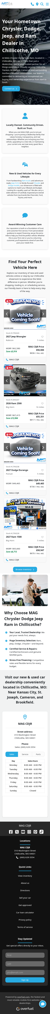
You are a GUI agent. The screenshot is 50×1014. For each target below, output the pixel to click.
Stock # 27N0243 (12, 333)
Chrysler (37, 183)
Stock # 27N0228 (12, 533)
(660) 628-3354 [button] (27, 857)
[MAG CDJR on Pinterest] (34, 831)
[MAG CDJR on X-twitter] (16, 831)
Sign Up (25, 980)
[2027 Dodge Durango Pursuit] (25, 447)
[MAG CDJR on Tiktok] (40, 831)
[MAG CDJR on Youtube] (22, 831)
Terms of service (25, 927)
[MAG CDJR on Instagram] (28, 831)
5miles (40, 340)
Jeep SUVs (15, 183)
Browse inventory (23, 569)
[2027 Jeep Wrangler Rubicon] (25, 314)
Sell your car (25, 897)
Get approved (25, 905)
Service (25, 754)
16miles (40, 407)
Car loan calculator (25, 912)
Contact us (9, 88)
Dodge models (14, 185)
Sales (11, 754)
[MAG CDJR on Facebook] (10, 831)
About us (25, 883)
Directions (25, 890)
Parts (38, 754)
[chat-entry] (42, 1004)
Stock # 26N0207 (12, 400)
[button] (32, 4)
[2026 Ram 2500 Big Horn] (25, 380)
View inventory (25, 875)
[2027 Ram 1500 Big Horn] (25, 514)
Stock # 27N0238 (12, 466)
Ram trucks (26, 180)
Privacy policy (25, 919)
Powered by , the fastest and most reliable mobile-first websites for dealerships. (25, 1000)
